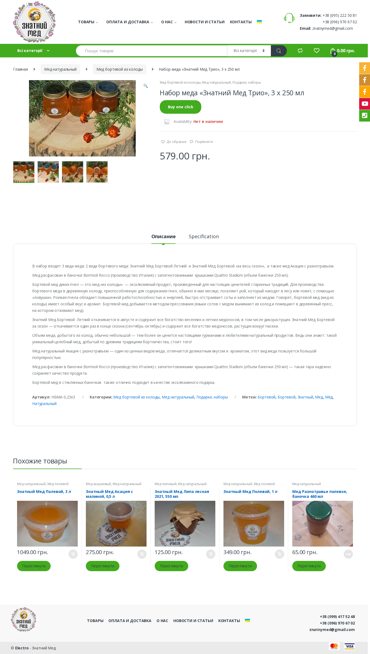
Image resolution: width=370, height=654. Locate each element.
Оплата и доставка (127, 21)
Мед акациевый (98, 484)
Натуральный (44, 403)
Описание (163, 237)
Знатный (305, 397)
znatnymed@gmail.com (332, 629)
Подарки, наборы (246, 82)
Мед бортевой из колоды (119, 69)
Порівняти (204, 141)
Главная (20, 69)
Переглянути (33, 565)
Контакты (241, 21)
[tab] (163, 239)
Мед (319, 397)
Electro (22, 647)
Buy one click (180, 106)
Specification (204, 237)
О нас (167, 21)
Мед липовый (165, 484)
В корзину (73, 554)
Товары (86, 21)
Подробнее (348, 554)
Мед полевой (58, 484)
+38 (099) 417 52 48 (337, 616)
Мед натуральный (60, 69)
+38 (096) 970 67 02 (337, 623)
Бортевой (266, 397)
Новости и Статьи (205, 21)
